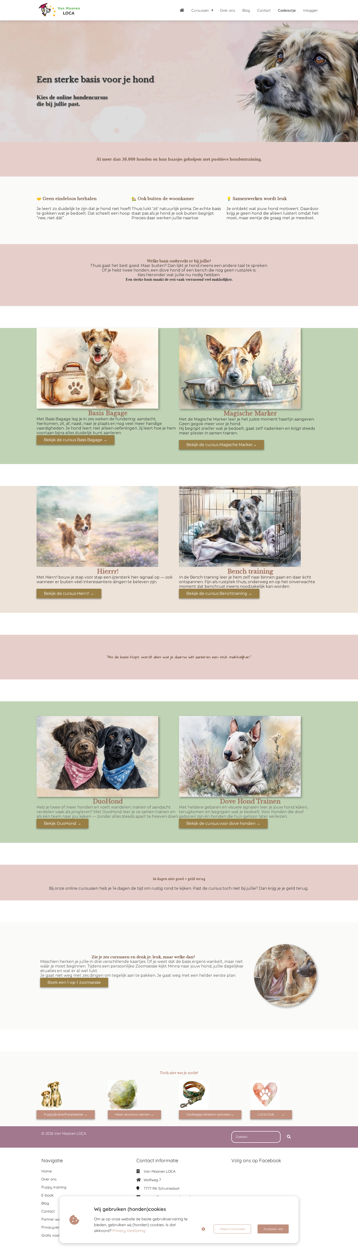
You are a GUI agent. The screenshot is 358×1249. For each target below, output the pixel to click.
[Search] (288, 1137)
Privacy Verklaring (129, 1230)
